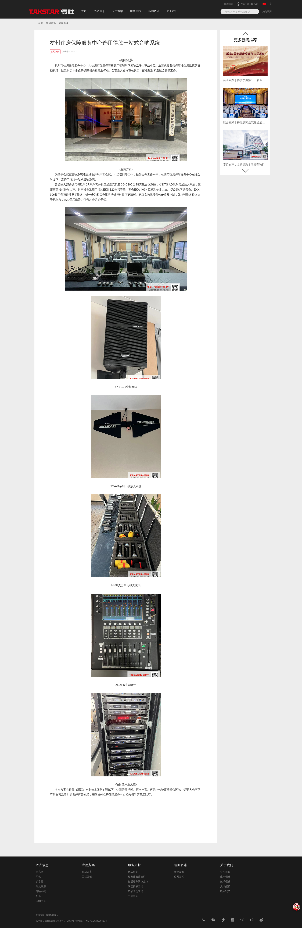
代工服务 (133, 871)
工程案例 (87, 876)
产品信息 (99, 11)
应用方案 (117, 11)
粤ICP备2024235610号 (96, 921)
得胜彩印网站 (52, 915)
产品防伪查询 (135, 891)
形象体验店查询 (137, 876)
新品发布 (179, 871)
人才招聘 (225, 886)
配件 (38, 896)
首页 (84, 11)
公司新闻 (179, 876)
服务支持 (135, 11)
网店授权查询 (135, 886)
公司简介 (225, 871)
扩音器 (39, 881)
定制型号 (41, 901)
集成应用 (41, 886)
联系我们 (228, 4)
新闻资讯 (153, 11)
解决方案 (87, 871)
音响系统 (41, 891)
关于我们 (172, 11)
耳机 (38, 876)
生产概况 (225, 876)
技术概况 (225, 881)
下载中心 (133, 896)
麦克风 (39, 871)
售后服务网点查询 (138, 881)
